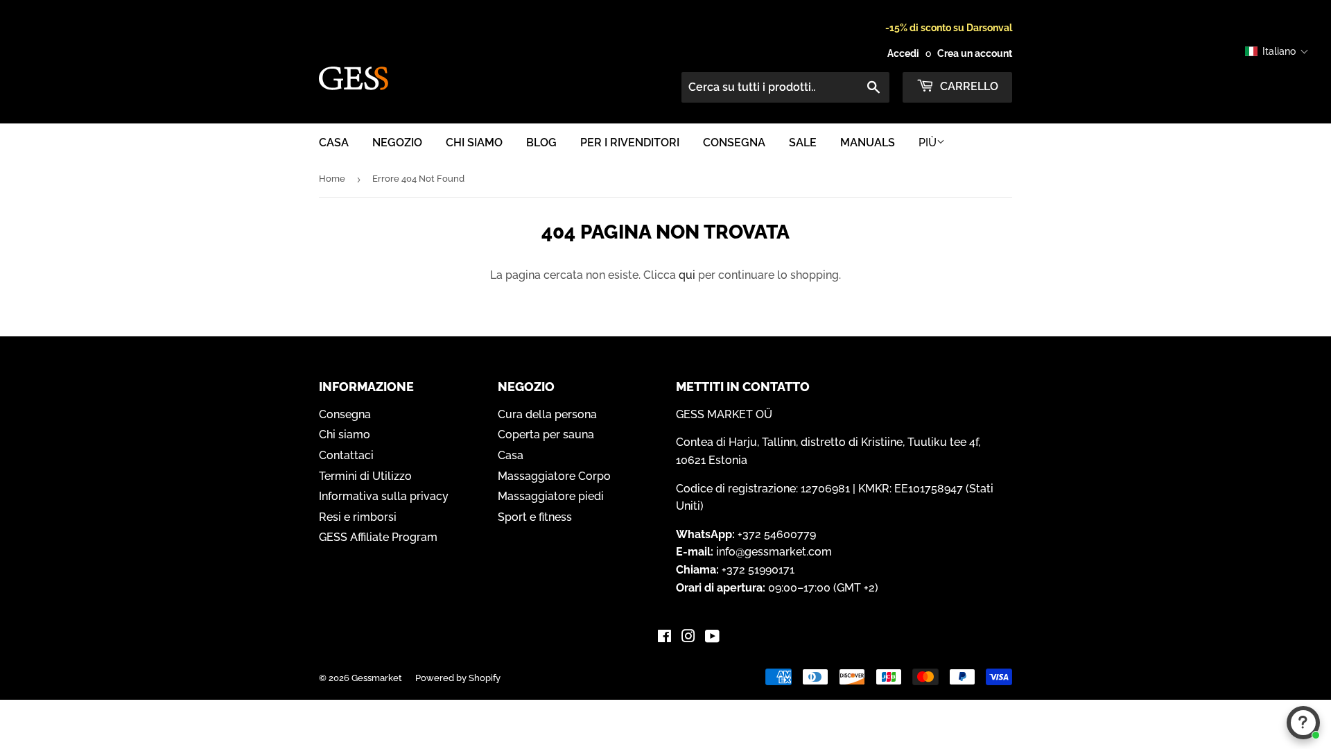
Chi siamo (474, 142)
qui (687, 275)
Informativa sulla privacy (384, 496)
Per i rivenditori (629, 142)
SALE (803, 142)
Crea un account (974, 53)
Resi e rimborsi (358, 517)
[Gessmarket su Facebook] (664, 637)
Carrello (967, 86)
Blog (541, 142)
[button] (1276, 51)
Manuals (867, 142)
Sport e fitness (535, 517)
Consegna (734, 142)
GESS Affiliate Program (378, 537)
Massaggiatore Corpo (554, 476)
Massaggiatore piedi (551, 496)
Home (332, 178)
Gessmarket (376, 678)
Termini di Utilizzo (365, 476)
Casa (334, 142)
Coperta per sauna (546, 434)
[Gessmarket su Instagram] (688, 637)
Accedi (903, 53)
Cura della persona (547, 414)
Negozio (397, 142)
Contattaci (346, 455)
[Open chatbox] (1303, 722)
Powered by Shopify (458, 678)
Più (928, 142)
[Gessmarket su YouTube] (712, 637)
